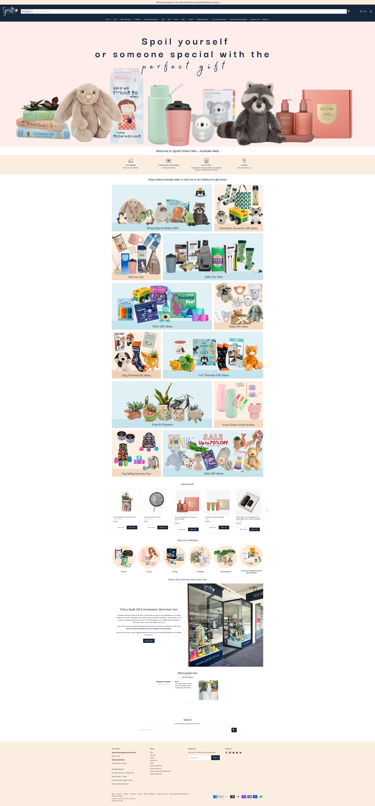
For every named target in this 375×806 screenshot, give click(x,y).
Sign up (215, 758)
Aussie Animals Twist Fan (152, 517)
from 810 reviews (187, 677)
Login (365, 11)
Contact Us (153, 760)
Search (152, 758)
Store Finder (149, 641)
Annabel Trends (148, 519)
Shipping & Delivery (156, 774)
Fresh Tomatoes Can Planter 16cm (124, 517)
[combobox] (190, 11)
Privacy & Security (155, 768)
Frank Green (239, 521)
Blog (151, 752)
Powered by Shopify (117, 800)
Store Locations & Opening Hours (160, 771)
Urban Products (117, 519)
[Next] (267, 510)
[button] (186, 703)
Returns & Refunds (156, 766)
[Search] (349, 11)
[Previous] (108, 510)
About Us (153, 755)
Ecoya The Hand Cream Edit (214, 517)
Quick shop (120, 527)
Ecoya (176, 521)
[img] (187, 675)
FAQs (152, 763)
